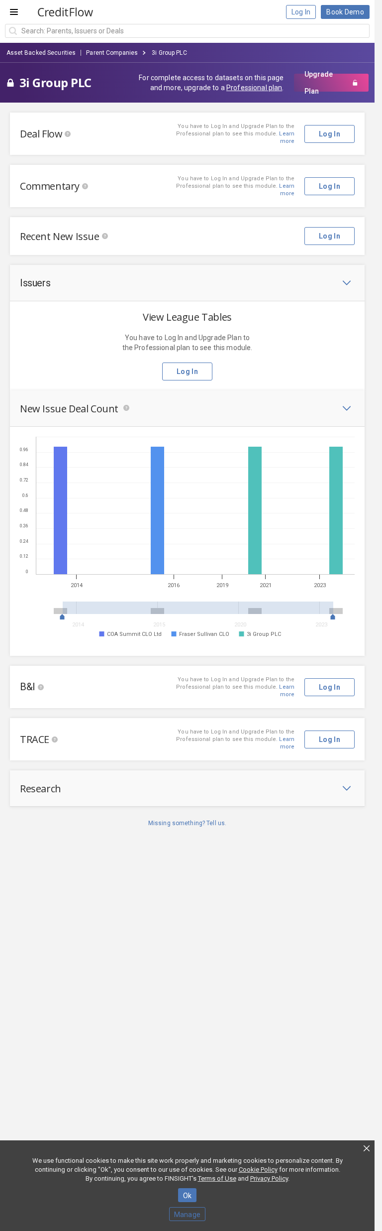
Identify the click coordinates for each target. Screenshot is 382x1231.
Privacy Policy (269, 1178)
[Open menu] (14, 12)
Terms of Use (217, 1178)
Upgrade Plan (318, 83)
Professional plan (254, 88)
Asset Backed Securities (41, 52)
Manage (187, 1215)
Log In (301, 12)
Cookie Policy (258, 1169)
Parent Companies (112, 52)
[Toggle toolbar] (347, 283)
